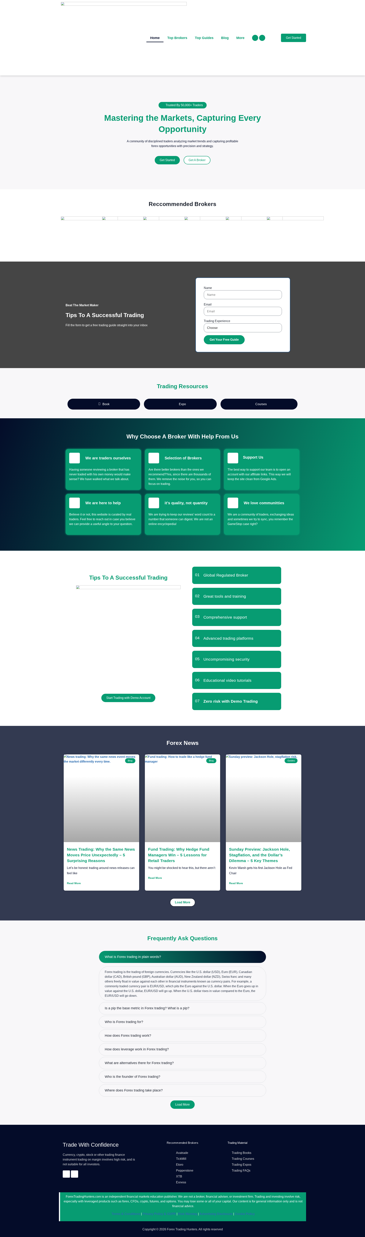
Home (155, 38)
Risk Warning (187, 1214)
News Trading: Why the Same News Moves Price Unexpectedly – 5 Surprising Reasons (101, 855)
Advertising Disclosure (215, 1214)
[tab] (103, 404)
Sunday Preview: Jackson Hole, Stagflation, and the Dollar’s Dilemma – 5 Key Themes (259, 855)
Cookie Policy (244, 1214)
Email (208, 304)
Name (208, 288)
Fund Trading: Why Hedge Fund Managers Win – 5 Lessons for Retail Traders (178, 855)
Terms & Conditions (126, 1214)
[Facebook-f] (255, 38)
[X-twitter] (262, 38)
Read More (74, 883)
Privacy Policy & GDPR (159, 1214)
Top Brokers (177, 38)
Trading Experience (217, 321)
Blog (225, 38)
